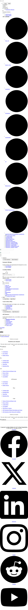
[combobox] (9, 274)
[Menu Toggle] (2, 1)
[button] (15, 4)
